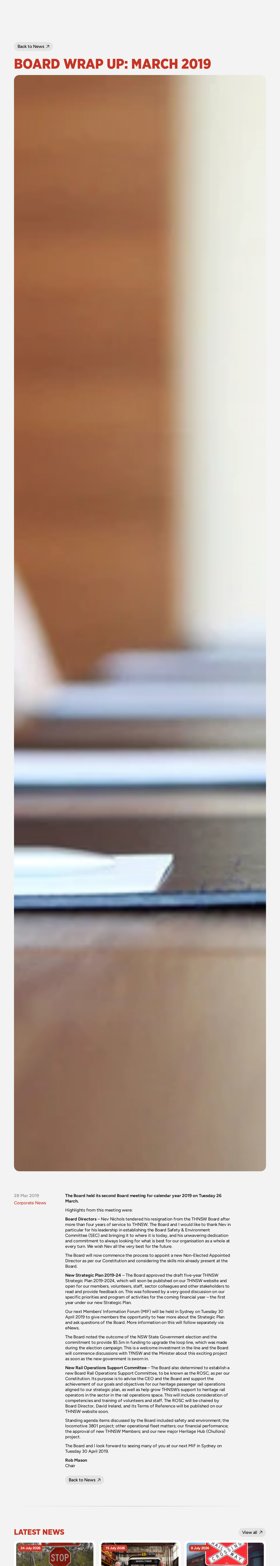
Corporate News (30, 1202)
